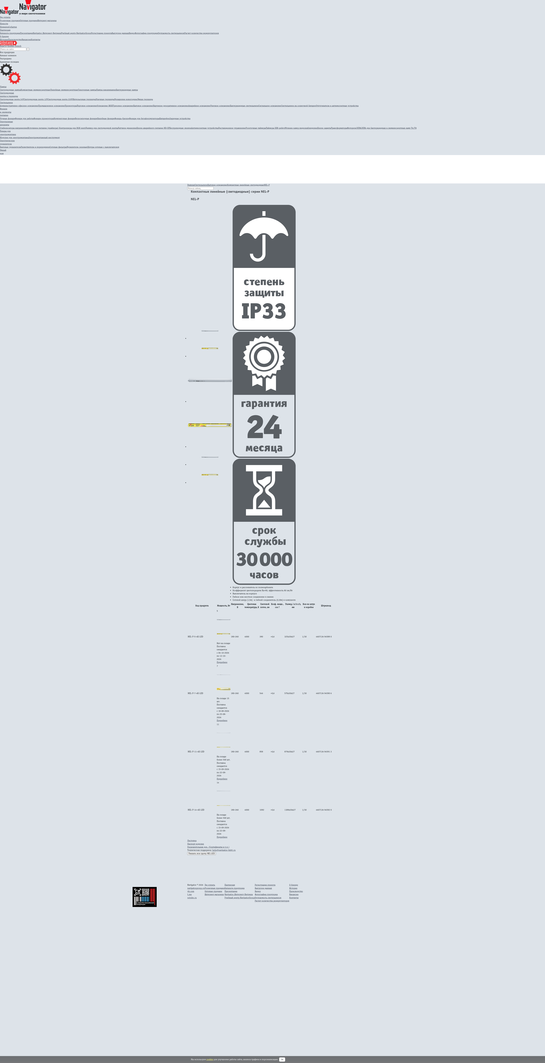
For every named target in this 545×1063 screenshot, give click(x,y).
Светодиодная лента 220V (60, 99)
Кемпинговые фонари (64, 118)
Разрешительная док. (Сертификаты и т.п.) (208, 847)
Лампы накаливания (106, 89)
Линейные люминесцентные (64, 89)
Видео (132, 33)
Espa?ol (3, 46)
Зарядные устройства (180, 118)
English (10, 46)
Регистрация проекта (101, 33)
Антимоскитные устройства (204, 128)
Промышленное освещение (51, 105)
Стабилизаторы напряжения (13, 128)
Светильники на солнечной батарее (298, 105)
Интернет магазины (46, 20)
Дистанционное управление (232, 128)
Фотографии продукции (146, 33)
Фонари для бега (137, 118)
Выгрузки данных (120, 33)
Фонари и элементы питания (5, 112)
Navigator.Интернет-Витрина (47, 33)
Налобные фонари (106, 118)
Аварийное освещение (199, 105)
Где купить (5, 17)
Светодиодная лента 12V (36, 99)
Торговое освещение (87, 105)
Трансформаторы (339, 128)
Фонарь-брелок (122, 118)
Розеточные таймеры (256, 128)
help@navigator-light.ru (224, 850)
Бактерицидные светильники (244, 105)
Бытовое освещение (143, 105)
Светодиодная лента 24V (12, 99)
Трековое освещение (123, 105)
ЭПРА (358, 128)
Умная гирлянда (145, 99)
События (13, 27)
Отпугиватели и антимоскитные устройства (337, 105)
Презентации (26, 33)
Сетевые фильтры (58, 147)
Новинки (4, 27)
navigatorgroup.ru (196, 888)
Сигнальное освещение (269, 105)
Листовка (191, 840)
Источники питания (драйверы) (43, 128)
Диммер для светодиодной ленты (101, 128)
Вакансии (26, 39)
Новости (4, 23)
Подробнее (222, 662)
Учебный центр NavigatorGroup (76, 33)
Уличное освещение (220, 105)
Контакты (35, 39)
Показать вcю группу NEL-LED (201, 853)
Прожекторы (71, 105)
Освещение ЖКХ (105, 105)
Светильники (6, 102)
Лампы (3, 86)
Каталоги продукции (10, 33)
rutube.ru (192, 897)
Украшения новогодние (126, 99)
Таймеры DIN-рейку (275, 128)
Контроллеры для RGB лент (72, 128)
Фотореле (351, 128)
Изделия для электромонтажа (14, 137)
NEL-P (267, 185)
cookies (209, 1059)
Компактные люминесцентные (35, 89)
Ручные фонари (7, 118)
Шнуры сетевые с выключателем (103, 147)
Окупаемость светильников (171, 33)
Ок (282, 1059)
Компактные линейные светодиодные (245, 185)
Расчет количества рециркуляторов (201, 33)
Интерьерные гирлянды (84, 99)
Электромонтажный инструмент (44, 137)
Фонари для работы (24, 118)
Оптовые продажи (28, 20)
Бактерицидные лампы (127, 89)
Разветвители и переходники (35, 147)
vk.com (190, 891)
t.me (189, 894)
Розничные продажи (10, 20)
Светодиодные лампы (10, 89)
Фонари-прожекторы (44, 118)
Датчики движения (127, 128)
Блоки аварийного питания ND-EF (153, 128)
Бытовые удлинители (10, 147)
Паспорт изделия (195, 844)
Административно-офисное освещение (19, 105)
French (18, 46)
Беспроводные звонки (180, 128)
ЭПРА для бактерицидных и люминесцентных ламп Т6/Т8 (389, 128)
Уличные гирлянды (105, 99)
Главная (191, 185)
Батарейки (164, 118)
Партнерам (5, 30)
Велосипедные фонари (86, 118)
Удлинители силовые (77, 147)
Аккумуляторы (152, 118)
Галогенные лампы (87, 89)
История (4, 39)
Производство (15, 39)
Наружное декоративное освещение (170, 105)
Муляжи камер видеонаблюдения (301, 128)
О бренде (4, 36)
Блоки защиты (324, 128)
